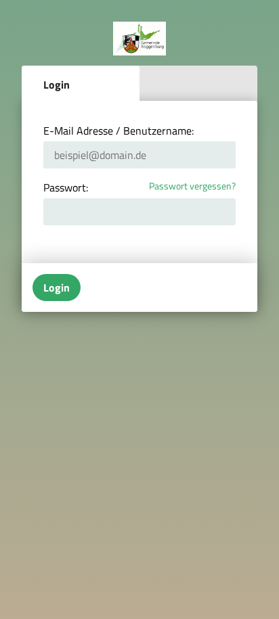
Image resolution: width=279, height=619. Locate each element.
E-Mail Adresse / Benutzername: (118, 130)
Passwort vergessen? (192, 186)
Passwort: (65, 187)
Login (56, 84)
